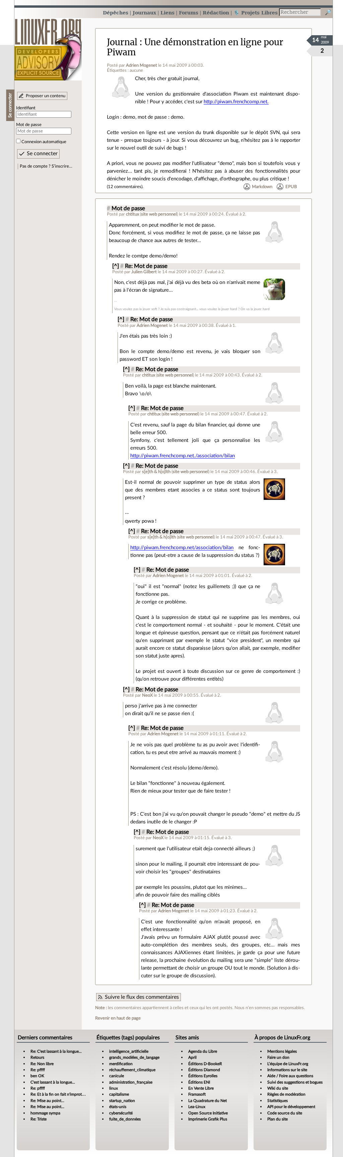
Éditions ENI (199, 1082)
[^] (115, 266)
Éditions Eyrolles (202, 1076)
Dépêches (115, 12)
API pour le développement (291, 1107)
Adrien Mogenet (141, 65)
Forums (188, 12)
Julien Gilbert (144, 272)
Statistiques (277, 1101)
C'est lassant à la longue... (52, 1082)
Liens (167, 12)
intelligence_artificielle (128, 1051)
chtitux (132, 214)
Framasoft (197, 1094)
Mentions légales (282, 1051)
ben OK (37, 1076)
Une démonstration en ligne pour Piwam (195, 47)
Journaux (144, 12)
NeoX (147, 695)
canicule (116, 1076)
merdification (121, 1064)
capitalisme (119, 1094)
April (192, 1057)
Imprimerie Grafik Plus (207, 1119)
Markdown (262, 187)
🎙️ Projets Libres (255, 12)
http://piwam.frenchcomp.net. (236, 101)
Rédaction (216, 12)
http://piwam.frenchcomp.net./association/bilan (182, 455)
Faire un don (278, 1057)
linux (113, 1088)
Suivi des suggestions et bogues (295, 1082)
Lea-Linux (196, 1107)
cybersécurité (121, 1113)
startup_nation (122, 1101)
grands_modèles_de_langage (134, 1057)
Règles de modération (286, 1094)
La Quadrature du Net (207, 1101)
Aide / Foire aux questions (290, 1076)
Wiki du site (277, 1088)
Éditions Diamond (204, 1070)
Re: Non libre (42, 1064)
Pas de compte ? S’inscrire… (46, 166)
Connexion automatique (43, 142)
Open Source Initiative (208, 1113)
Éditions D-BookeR (205, 1064)
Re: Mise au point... (47, 1101)
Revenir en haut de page (118, 1018)
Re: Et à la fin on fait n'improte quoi (61, 1094)
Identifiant (26, 108)
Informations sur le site (287, 1070)
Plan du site (277, 1119)
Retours (37, 1057)
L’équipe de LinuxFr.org (287, 1064)
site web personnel (159, 214)
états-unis (117, 1107)
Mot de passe (29, 125)
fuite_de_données (125, 1119)
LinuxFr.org (48, 46)
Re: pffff (37, 1070)
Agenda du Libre (202, 1051)
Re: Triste (38, 1119)
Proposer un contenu (45, 96)
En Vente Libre (201, 1088)
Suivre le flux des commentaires (142, 997)
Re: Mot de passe (146, 266)
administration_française (130, 1082)
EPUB (291, 187)
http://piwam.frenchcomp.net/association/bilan (181, 547)
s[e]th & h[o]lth (156, 472)
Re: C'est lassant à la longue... (56, 1051)
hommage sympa (45, 1113)
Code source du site (284, 1113)
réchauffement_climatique (132, 1070)
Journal (122, 42)
